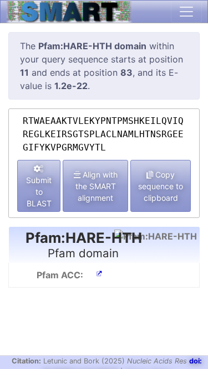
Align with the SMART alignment (96, 186)
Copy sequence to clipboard (160, 186)
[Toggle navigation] (186, 12)
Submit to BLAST (39, 191)
